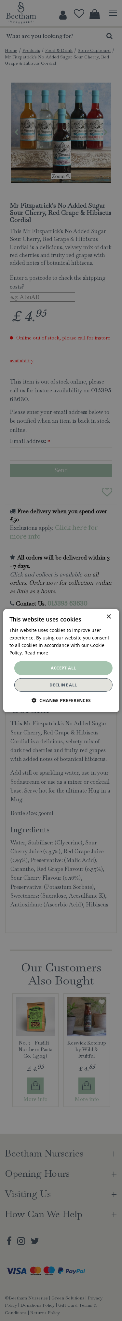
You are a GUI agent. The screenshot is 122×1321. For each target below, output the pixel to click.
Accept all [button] (63, 668)
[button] (61, 700)
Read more (36, 653)
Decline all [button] (63, 685)
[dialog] (61, 660)
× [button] (108, 616)
